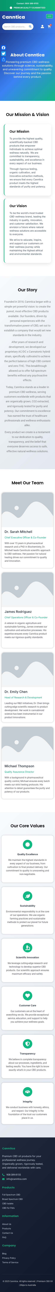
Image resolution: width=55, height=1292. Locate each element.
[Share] (3, 59)
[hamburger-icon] (49, 16)
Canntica (13, 17)
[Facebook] (3, 48)
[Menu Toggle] (42, 26)
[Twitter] (3, 54)
